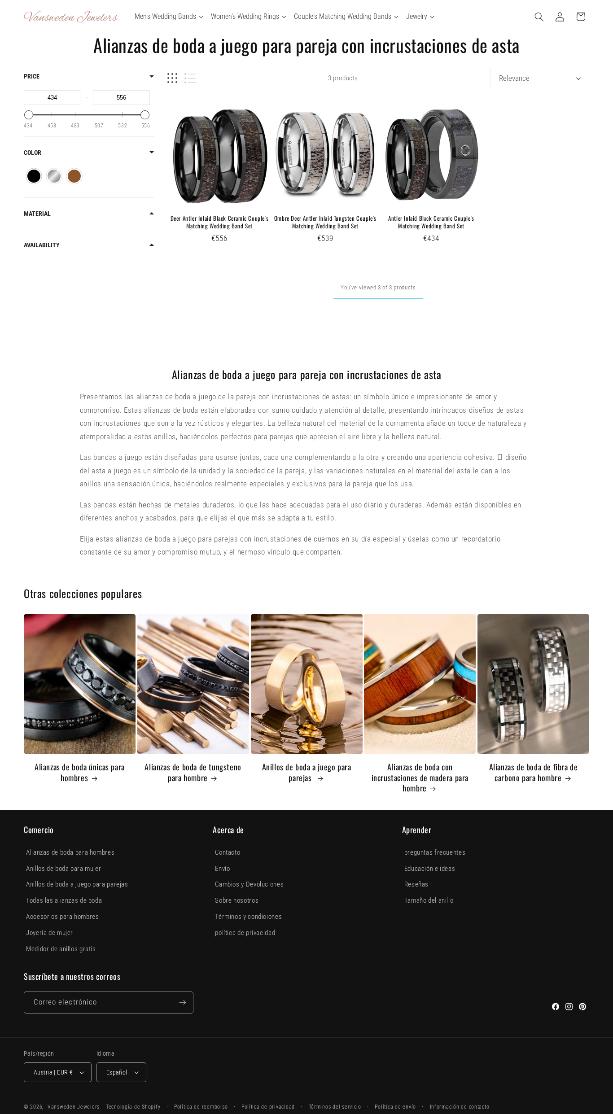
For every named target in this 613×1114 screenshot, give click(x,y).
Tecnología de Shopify (133, 1107)
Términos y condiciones (248, 917)
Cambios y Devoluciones (249, 884)
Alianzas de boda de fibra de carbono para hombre (533, 772)
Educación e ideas (429, 869)
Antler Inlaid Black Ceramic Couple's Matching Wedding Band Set (431, 222)
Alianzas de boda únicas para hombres (80, 772)
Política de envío (395, 1107)
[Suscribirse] (182, 1003)
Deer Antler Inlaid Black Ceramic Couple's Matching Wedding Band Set (220, 222)
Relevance (514, 78)
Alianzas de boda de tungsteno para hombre (192, 772)
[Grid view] (172, 78)
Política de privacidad (268, 1107)
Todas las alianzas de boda (64, 900)
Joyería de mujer (49, 933)
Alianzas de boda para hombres (70, 852)
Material (37, 213)
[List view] (190, 78)
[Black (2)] (34, 176)
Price (31, 76)
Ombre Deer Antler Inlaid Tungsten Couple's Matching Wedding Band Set (325, 222)
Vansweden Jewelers (74, 1107)
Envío (222, 869)
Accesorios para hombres (62, 917)
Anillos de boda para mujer (63, 869)
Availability (42, 245)
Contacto (227, 852)
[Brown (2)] (74, 176)
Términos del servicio (335, 1107)
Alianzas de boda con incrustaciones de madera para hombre (420, 777)
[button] (539, 16)
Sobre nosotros (236, 900)
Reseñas (416, 884)
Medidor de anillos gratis (61, 949)
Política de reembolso (201, 1107)
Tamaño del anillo (429, 900)
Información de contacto (460, 1107)
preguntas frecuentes (435, 852)
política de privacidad (245, 933)
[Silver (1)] (54, 176)
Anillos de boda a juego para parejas (306, 772)
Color (32, 152)
